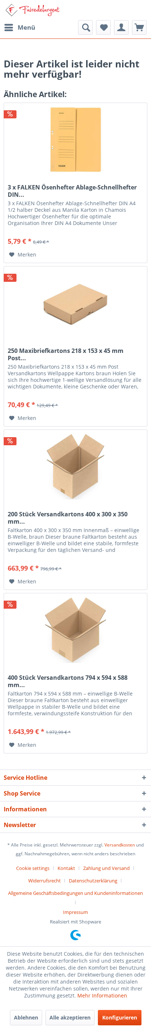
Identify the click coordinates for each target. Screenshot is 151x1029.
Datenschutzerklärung (93, 880)
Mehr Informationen (102, 995)
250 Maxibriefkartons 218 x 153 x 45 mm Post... (66, 354)
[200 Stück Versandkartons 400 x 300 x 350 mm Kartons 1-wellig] (75, 466)
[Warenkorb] (139, 27)
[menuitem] (19, 27)
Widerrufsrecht (44, 880)
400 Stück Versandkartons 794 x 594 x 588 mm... (68, 681)
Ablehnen (26, 1017)
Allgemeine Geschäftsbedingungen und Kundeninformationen (75, 893)
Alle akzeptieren (70, 1017)
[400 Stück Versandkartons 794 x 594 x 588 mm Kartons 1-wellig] (75, 630)
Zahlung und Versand (106, 868)
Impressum (75, 912)
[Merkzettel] (103, 27)
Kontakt (66, 868)
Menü (26, 27)
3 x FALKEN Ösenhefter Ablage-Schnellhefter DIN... (72, 191)
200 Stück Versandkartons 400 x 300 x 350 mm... (68, 517)
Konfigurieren (119, 1017)
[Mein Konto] (121, 27)
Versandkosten (119, 845)
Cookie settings (32, 868)
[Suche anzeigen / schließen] (85, 27)
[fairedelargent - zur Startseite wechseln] (32, 10)
